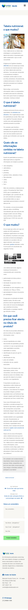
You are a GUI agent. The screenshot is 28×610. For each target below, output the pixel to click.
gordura (12, 244)
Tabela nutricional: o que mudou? (14, 27)
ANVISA (6, 65)
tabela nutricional (9, 477)
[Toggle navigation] (25, 5)
